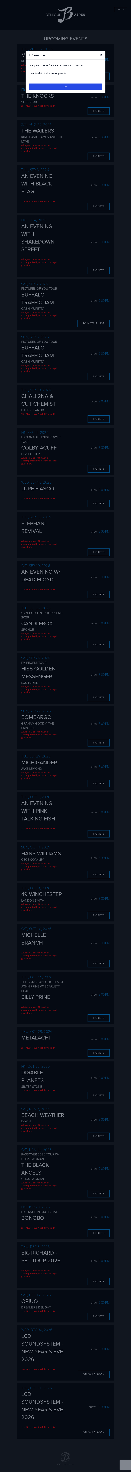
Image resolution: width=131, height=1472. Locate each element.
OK (65, 86)
